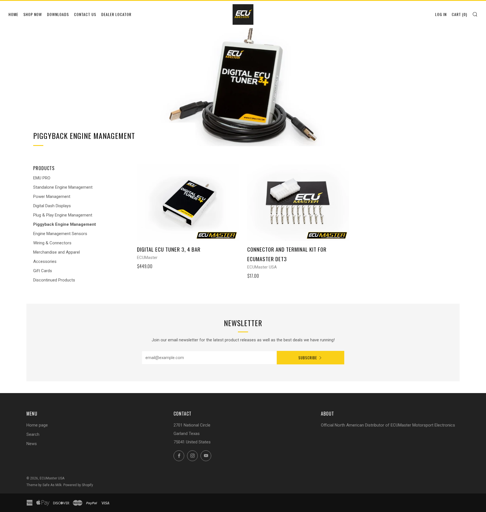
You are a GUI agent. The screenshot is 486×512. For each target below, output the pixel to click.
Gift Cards (42, 270)
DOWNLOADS (58, 14)
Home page (37, 425)
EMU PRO (41, 178)
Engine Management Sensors (60, 233)
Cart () (459, 14)
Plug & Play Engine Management (62, 215)
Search (32, 434)
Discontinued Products (54, 280)
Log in (441, 14)
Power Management (51, 196)
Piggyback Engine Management (64, 224)
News (31, 443)
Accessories (45, 261)
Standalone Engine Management (63, 187)
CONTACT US (85, 14)
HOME (13, 14)
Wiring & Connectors (52, 242)
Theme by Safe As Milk (44, 485)
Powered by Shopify (78, 485)
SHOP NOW (32, 14)
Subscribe (307, 357)
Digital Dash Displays (52, 205)
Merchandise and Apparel (56, 252)
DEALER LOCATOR (116, 14)
